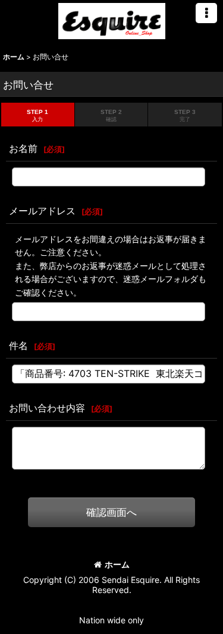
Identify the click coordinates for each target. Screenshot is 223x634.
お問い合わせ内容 (47, 408)
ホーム (117, 564)
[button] (206, 13)
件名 (18, 345)
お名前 (23, 148)
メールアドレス (42, 211)
